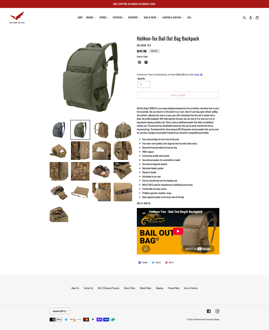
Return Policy (129, 288)
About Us (75, 288)
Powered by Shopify (212, 319)
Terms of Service (191, 288)
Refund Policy (145, 288)
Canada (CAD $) (59, 311)
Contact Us (88, 288)
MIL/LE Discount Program (108, 288)
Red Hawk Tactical (199, 319)
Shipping (159, 288)
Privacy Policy (173, 288)
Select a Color (142, 56)
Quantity (141, 78)
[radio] (139, 62)
